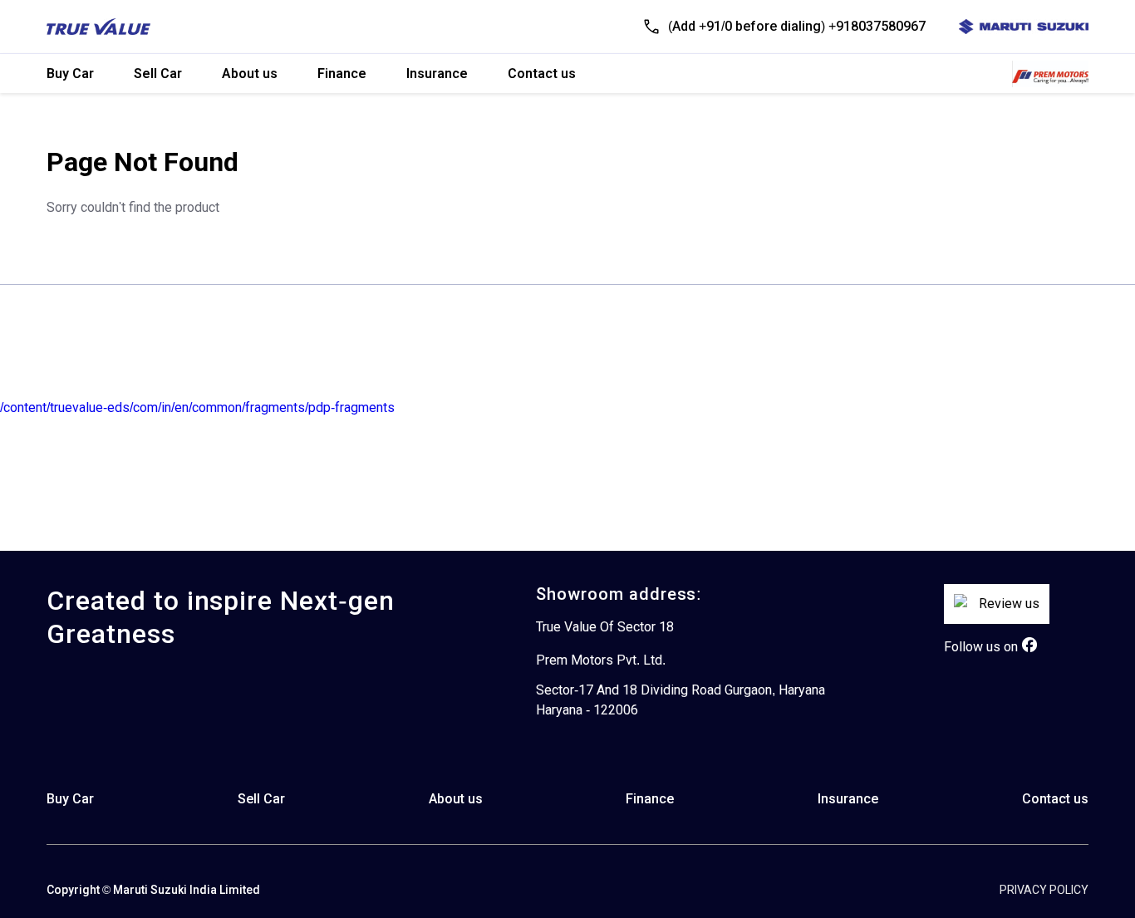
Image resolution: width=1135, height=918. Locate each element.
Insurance (437, 73)
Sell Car (158, 73)
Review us (1009, 603)
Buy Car (70, 73)
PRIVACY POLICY (1044, 889)
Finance (341, 73)
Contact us (542, 73)
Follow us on (981, 647)
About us (250, 73)
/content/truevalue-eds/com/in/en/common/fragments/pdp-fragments (197, 407)
